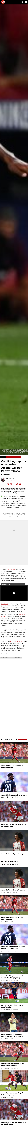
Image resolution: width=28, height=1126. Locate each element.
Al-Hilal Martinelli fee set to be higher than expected (12, 1064)
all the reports (11, 569)
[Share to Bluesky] (11, 484)
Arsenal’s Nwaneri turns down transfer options (12, 766)
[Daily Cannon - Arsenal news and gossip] (3, 2)
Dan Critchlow (10, 478)
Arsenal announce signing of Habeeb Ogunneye (12, 1094)
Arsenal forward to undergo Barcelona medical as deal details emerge (13, 1036)
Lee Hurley (5, 1097)
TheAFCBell (4, 604)
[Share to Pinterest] (20, 484)
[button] (22, 2)
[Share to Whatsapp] (14, 484)
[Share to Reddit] (17, 484)
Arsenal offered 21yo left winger (13, 854)
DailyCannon (6, 892)
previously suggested (16, 641)
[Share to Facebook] (8, 484)
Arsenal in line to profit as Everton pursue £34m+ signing (14, 796)
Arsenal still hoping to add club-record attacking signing (13, 977)
